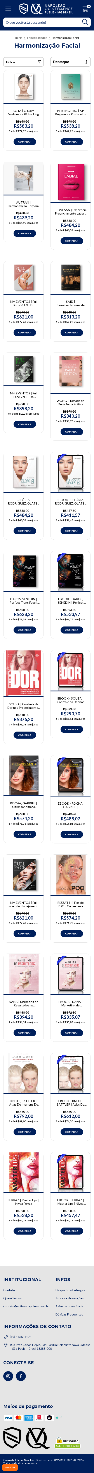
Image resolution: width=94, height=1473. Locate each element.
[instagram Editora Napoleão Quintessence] (8, 1376)
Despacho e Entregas (70, 1290)
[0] (85, 10)
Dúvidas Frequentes (69, 1314)
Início (19, 37)
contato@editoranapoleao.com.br (26, 1306)
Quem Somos (12, 1298)
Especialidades (37, 37)
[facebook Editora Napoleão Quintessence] (21, 1376)
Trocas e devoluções (70, 1298)
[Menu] (8, 8)
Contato (9, 1290)
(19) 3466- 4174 (20, 1337)
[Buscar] (85, 22)
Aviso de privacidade (69, 1306)
